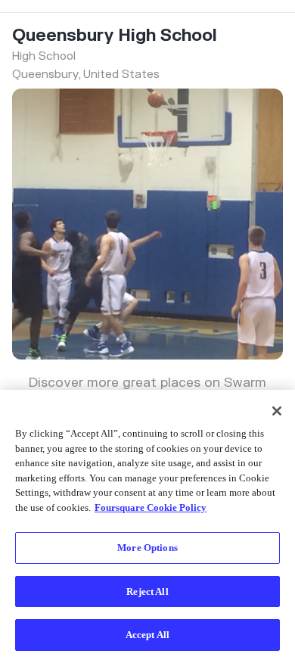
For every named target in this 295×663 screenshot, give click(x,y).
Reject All (147, 591)
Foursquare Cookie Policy (150, 507)
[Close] (276, 411)
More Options (147, 547)
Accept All (147, 634)
